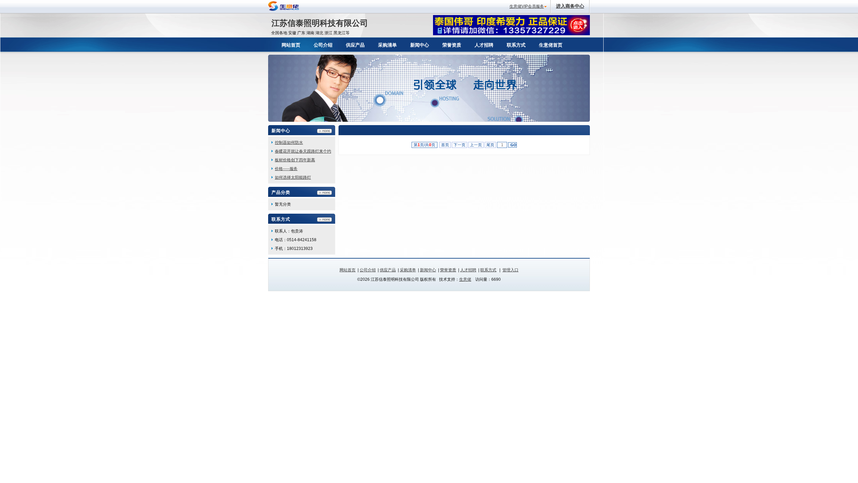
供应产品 (388, 270)
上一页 (476, 145)
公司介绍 (368, 270)
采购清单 (408, 270)
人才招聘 (468, 270)
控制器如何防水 (289, 142)
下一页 (459, 145)
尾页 (490, 145)
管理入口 (510, 270)
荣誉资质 (448, 270)
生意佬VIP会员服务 (526, 6)
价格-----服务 (286, 168)
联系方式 (488, 270)
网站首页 (348, 270)
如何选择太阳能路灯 (293, 177)
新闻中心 (428, 270)
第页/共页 (424, 145)
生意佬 (465, 279)
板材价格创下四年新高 (295, 160)
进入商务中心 (570, 6)
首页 (445, 145)
